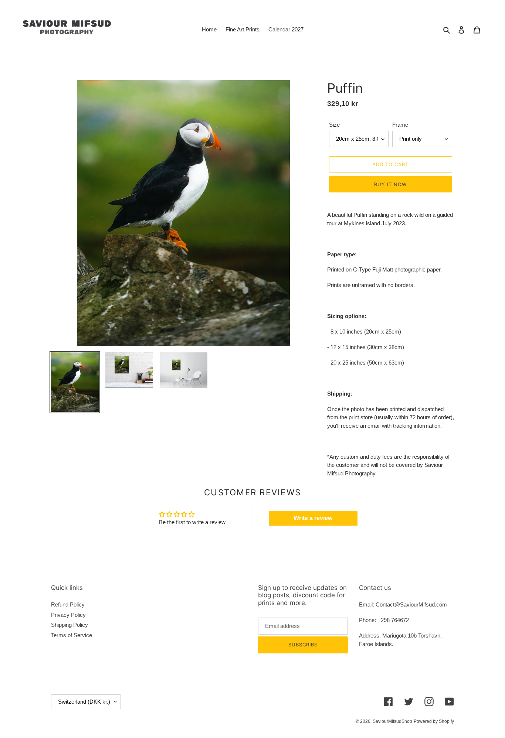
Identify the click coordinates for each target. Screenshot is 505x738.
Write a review (313, 518)
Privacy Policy (68, 615)
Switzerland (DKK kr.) (84, 701)
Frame (400, 125)
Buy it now (390, 184)
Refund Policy (68, 604)
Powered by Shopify (434, 721)
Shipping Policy (69, 625)
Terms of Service (71, 635)
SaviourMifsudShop (392, 721)
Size (334, 125)
